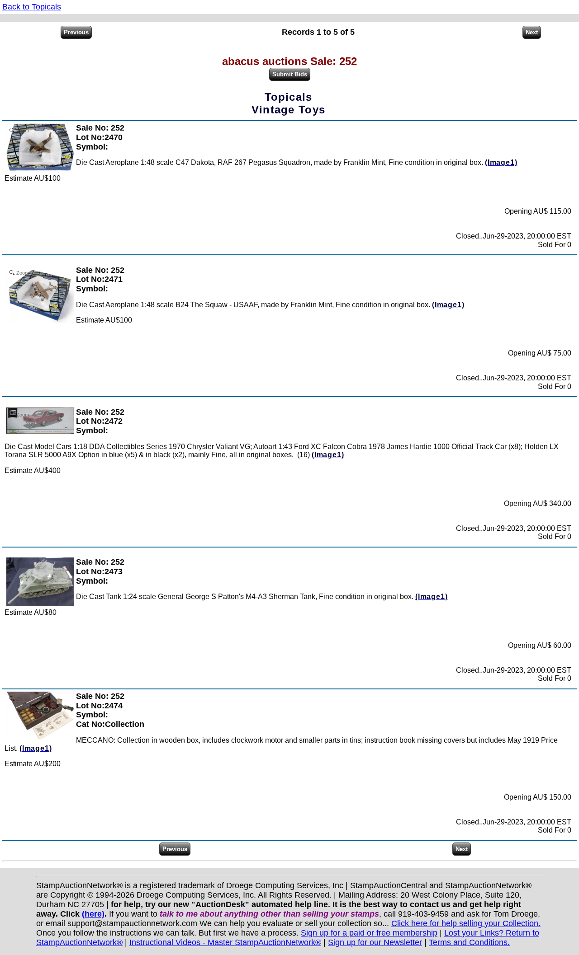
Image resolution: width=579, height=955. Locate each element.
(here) (93, 913)
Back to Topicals (31, 6)
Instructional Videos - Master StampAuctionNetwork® (225, 942)
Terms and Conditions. (469, 942)
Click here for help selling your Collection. (466, 923)
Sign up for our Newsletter (375, 942)
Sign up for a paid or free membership (369, 932)
